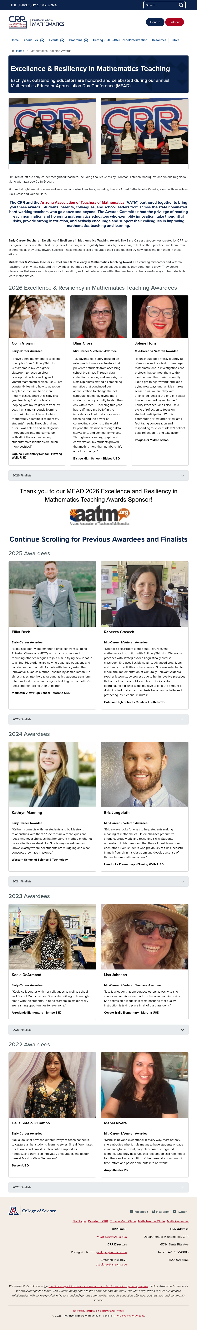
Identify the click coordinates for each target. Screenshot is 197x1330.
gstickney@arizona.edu (111, 1264)
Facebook (141, 1212)
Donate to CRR (98, 1221)
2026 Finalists (22, 475)
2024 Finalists (22, 881)
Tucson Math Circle (123, 1221)
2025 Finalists (22, 719)
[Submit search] (181, 5)
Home (15, 40)
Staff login (79, 1221)
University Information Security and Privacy (98, 1310)
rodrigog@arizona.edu (112, 1252)
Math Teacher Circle (151, 1221)
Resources (159, 40)
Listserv (174, 22)
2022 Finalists (22, 1187)
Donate (155, 22)
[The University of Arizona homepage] (34, 5)
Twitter (182, 1212)
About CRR (31, 40)
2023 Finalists (22, 1030)
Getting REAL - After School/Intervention (120, 40)
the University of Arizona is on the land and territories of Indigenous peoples (98, 1286)
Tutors (175, 40)
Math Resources (178, 1221)
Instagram (162, 1212)
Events (53, 40)
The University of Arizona (129, 1315)
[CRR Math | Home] (36, 22)
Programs (75, 40)
